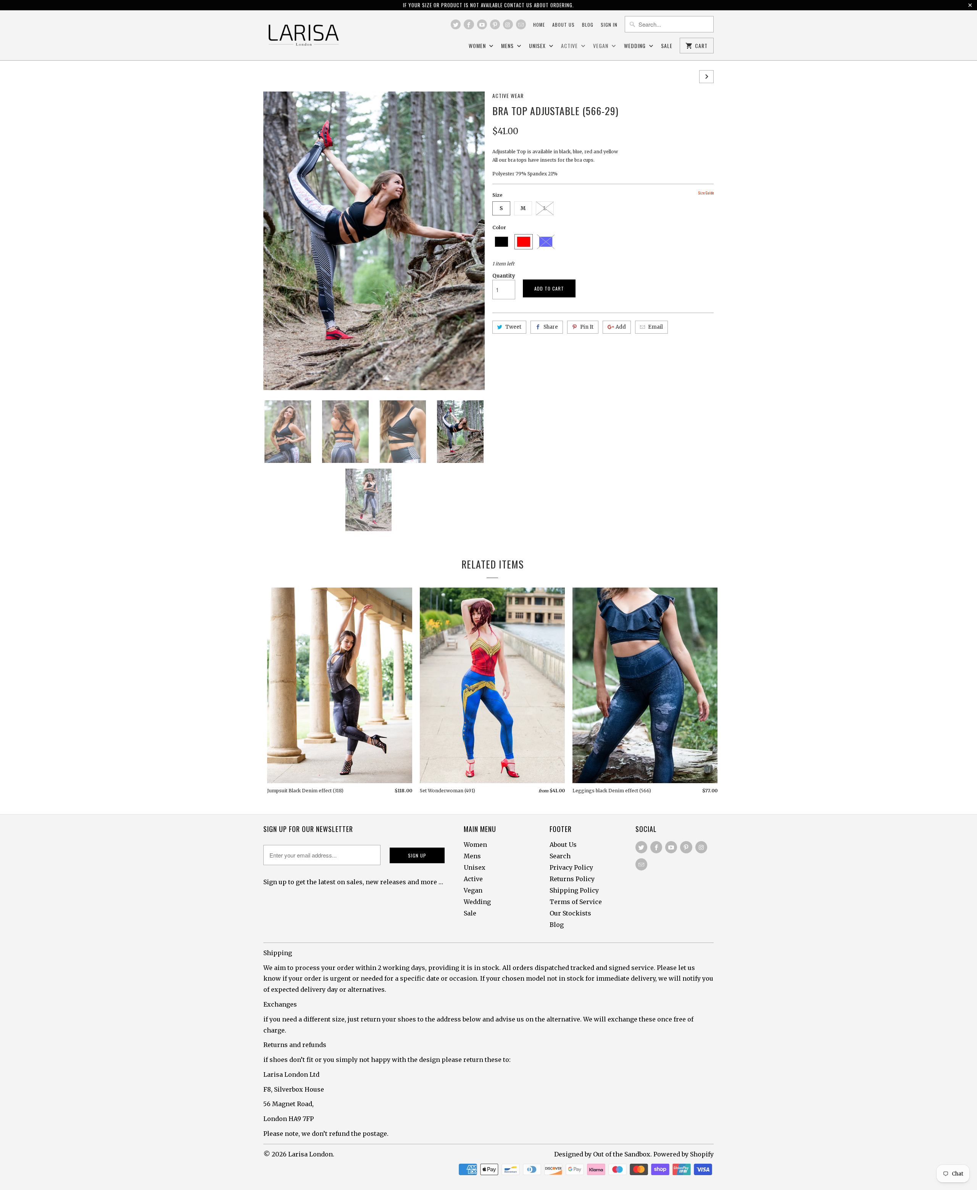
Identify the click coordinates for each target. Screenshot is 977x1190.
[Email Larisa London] (521, 24)
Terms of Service (576, 902)
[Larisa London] (303, 35)
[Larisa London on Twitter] (456, 24)
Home (539, 24)
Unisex (538, 46)
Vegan (601, 46)
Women (478, 46)
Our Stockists (570, 913)
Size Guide (706, 193)
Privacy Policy (571, 867)
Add (621, 327)
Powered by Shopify (683, 1154)
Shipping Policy (574, 890)
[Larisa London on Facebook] (469, 24)
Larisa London (310, 1154)
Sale (666, 46)
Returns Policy (572, 879)
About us (563, 24)
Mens (508, 46)
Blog (587, 24)
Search (560, 856)
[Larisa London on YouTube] (482, 24)
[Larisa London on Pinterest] (495, 24)
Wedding (635, 46)
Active (570, 46)
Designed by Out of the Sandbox (602, 1154)
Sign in (609, 24)
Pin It (586, 327)
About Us (563, 844)
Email (655, 327)
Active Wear (508, 96)
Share (550, 327)
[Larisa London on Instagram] (508, 24)
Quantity (503, 276)
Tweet (513, 327)
